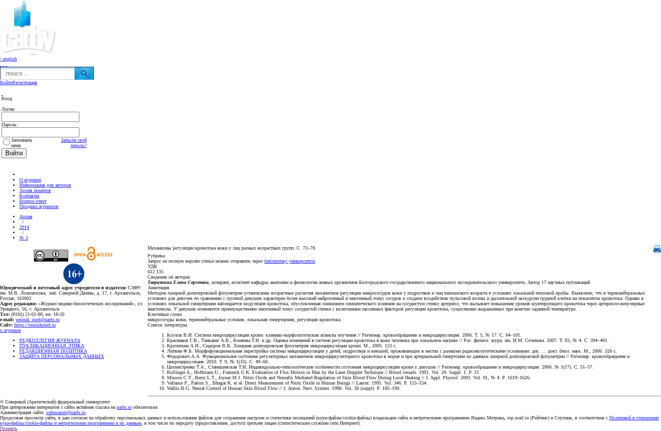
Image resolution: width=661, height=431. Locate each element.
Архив (25, 216)
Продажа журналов (39, 206)
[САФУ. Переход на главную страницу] (28, 54)
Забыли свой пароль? (74, 142)
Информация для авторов (45, 185)
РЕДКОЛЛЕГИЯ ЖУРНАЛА (49, 340)
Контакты (29, 195)
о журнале (10, 330)
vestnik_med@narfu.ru (37, 319)
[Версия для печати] (657, 251)
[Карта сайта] (6, 64)
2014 (24, 227)
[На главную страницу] (0, 64)
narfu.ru (124, 407)
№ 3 (23, 237)
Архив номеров (35, 190)
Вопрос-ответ (32, 201)
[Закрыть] (2, 93)
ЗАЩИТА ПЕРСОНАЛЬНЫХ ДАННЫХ (61, 356)
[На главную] (23, 174)
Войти (6, 82)
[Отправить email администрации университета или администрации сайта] (3, 64)
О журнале (30, 179)
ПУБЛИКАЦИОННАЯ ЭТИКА (51, 345)
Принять (8, 428)
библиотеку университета (289, 261)
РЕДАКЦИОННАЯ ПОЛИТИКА (53, 351)
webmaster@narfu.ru (66, 412)
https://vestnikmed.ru (35, 324)
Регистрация (25, 82)
